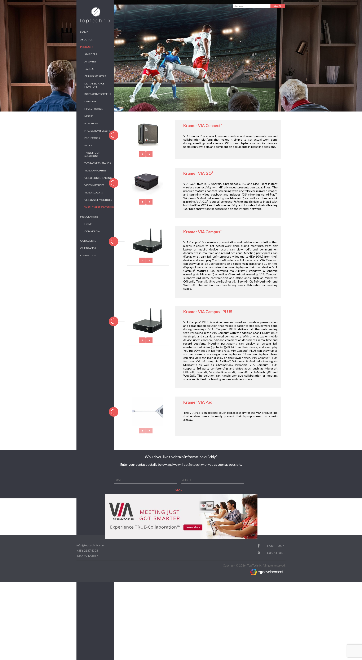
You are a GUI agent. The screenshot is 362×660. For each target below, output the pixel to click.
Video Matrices (94, 185)
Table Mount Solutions (93, 154)
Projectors (92, 138)
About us (86, 39)
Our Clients (88, 240)
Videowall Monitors (98, 199)
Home (84, 32)
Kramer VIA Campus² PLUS (207, 311)
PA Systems (91, 123)
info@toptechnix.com (90, 545)
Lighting (90, 101)
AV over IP (90, 61)
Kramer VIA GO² (198, 173)
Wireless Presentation (99, 207)
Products (86, 46)
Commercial (92, 231)
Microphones (93, 108)
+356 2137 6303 (87, 550)
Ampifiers (90, 54)
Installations (89, 216)
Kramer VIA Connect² (202, 125)
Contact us (88, 255)
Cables (88, 68)
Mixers (88, 116)
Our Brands (88, 248)
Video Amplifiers (95, 170)
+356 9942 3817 (87, 556)
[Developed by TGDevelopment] (253, 574)
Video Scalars (93, 192)
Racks (88, 145)
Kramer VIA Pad (197, 402)
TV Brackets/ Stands (97, 163)
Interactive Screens (97, 94)
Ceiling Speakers (95, 76)
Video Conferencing (98, 177)
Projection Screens (97, 130)
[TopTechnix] (95, 22)
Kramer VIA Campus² (202, 231)
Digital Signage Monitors (94, 85)
